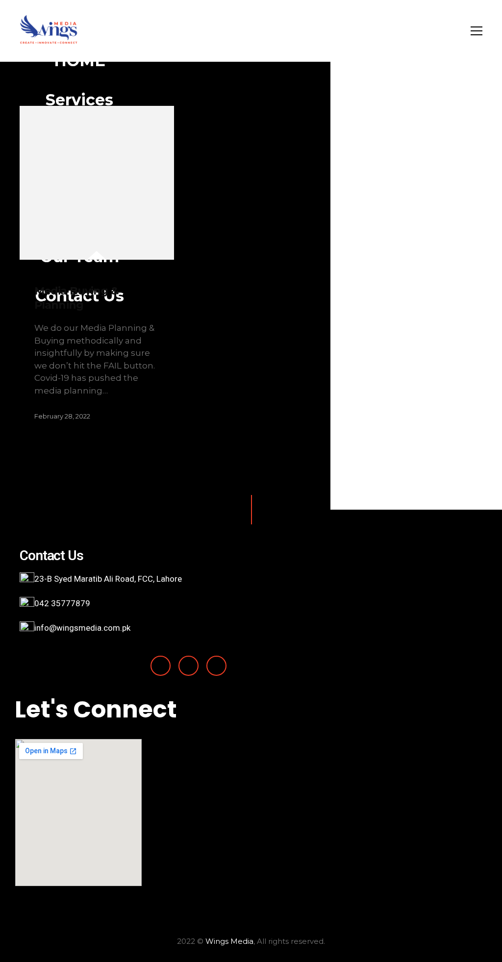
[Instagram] (216, 666)
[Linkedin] (188, 666)
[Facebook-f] (161, 666)
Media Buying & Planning (76, 298)
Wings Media (229, 941)
